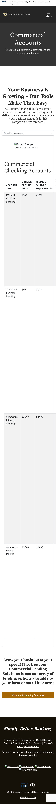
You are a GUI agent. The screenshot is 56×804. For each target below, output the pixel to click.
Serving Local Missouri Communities (21, 751)
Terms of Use (27, 739)
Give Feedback (31, 746)
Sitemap (45, 791)
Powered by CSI (28, 797)
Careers (37, 743)
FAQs (28, 743)
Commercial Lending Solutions (28, 695)
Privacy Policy (11, 739)
